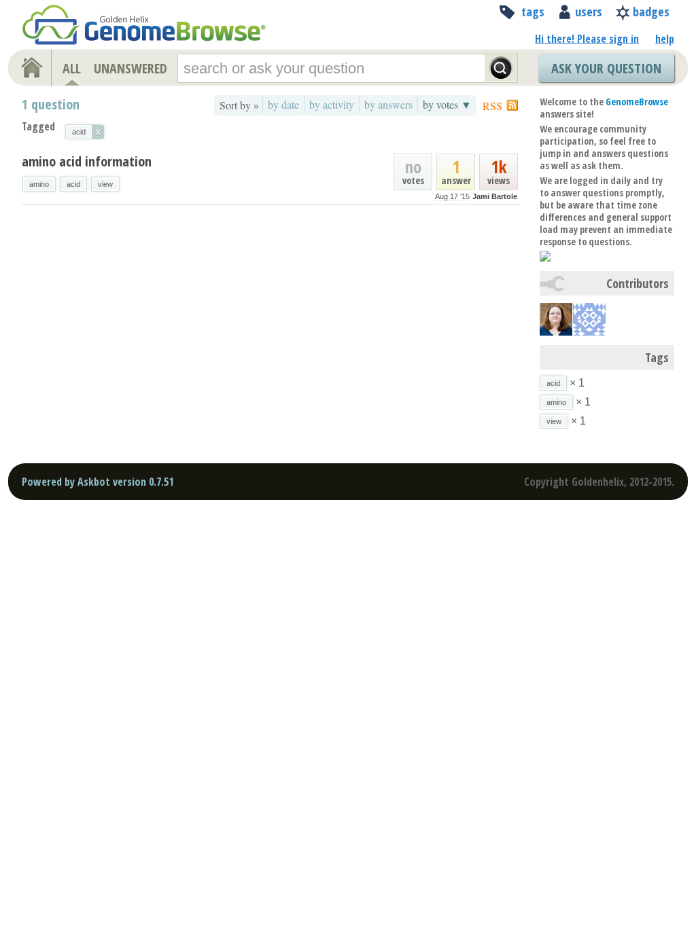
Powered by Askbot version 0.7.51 (97, 481)
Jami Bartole (494, 196)
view (105, 184)
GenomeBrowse (637, 101)
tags (532, 11)
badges (651, 11)
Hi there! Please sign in (587, 38)
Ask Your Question (606, 68)
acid (73, 184)
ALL (72, 68)
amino (39, 184)
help (664, 38)
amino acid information (87, 161)
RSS (492, 106)
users (588, 11)
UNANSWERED (130, 68)
